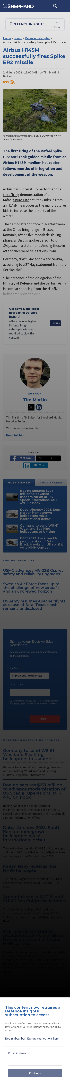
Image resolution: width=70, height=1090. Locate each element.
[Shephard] (18, 6)
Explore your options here (43, 1038)
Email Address (17, 1053)
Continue (35, 1073)
